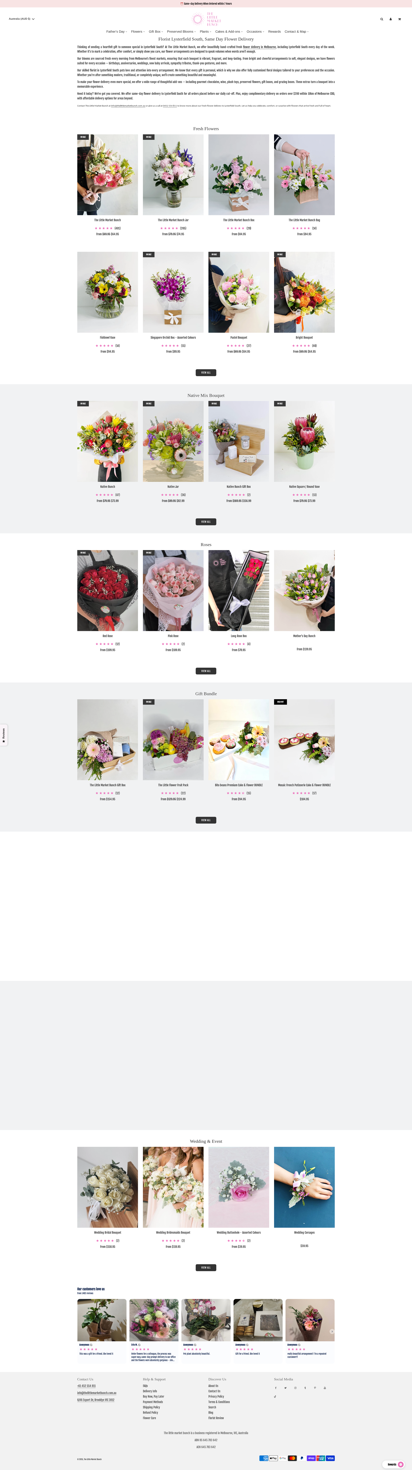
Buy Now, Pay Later (153, 1396)
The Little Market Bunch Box (238, 220)
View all (206, 372)
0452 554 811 (170, 106)
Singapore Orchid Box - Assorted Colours (173, 337)
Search (212, 1407)
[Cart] (400, 19)
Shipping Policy (151, 1407)
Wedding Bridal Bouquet (107, 1232)
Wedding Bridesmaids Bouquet (173, 1232)
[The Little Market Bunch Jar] (173, 174)
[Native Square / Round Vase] (304, 441)
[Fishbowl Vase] (107, 292)
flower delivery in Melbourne (259, 47)
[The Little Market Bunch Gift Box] (107, 739)
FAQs (145, 1386)
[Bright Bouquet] (304, 292)
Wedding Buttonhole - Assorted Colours (239, 1232)
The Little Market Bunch (107, 220)
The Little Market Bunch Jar (173, 220)
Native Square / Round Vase (304, 486)
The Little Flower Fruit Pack (173, 785)
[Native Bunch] (107, 441)
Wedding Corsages (304, 1232)
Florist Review (216, 1418)
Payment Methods (153, 1402)
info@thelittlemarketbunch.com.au (128, 106)
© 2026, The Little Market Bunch (89, 1459)
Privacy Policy (216, 1396)
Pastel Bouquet (238, 337)
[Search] (381, 19)
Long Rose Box (239, 636)
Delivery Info (150, 1391)
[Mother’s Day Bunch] (304, 590)
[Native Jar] (173, 441)
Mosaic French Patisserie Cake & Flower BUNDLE (304, 785)
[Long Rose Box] (238, 590)
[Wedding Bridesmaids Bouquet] (173, 1187)
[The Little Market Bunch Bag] (304, 174)
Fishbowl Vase (107, 337)
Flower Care (149, 1418)
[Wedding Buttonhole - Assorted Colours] (238, 1187)
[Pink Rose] (173, 590)
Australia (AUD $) (20, 19)
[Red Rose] (107, 590)
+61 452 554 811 (86, 1386)
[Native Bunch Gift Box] (238, 441)
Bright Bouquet (304, 337)
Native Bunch (107, 486)
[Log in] (390, 19)
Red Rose (108, 636)
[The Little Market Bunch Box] (238, 174)
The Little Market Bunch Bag (304, 220)
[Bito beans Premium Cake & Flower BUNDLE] (238, 739)
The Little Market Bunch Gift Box (108, 785)
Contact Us (214, 1391)
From (107, 234)
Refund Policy (150, 1412)
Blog (210, 1412)
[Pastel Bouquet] (238, 292)
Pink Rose (173, 636)
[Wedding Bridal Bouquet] (107, 1187)
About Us (213, 1386)
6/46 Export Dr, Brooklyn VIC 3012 (95, 1400)
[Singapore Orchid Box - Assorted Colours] (173, 292)
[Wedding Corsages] (304, 1187)
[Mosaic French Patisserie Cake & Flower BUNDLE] (304, 739)
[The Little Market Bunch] (107, 174)
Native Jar (173, 486)
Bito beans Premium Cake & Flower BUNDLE (239, 785)
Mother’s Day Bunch (304, 636)
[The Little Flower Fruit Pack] (173, 739)
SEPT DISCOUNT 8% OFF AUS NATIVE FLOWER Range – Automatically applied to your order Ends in (206, 3)
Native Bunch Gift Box (239, 486)
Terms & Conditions (219, 1402)
